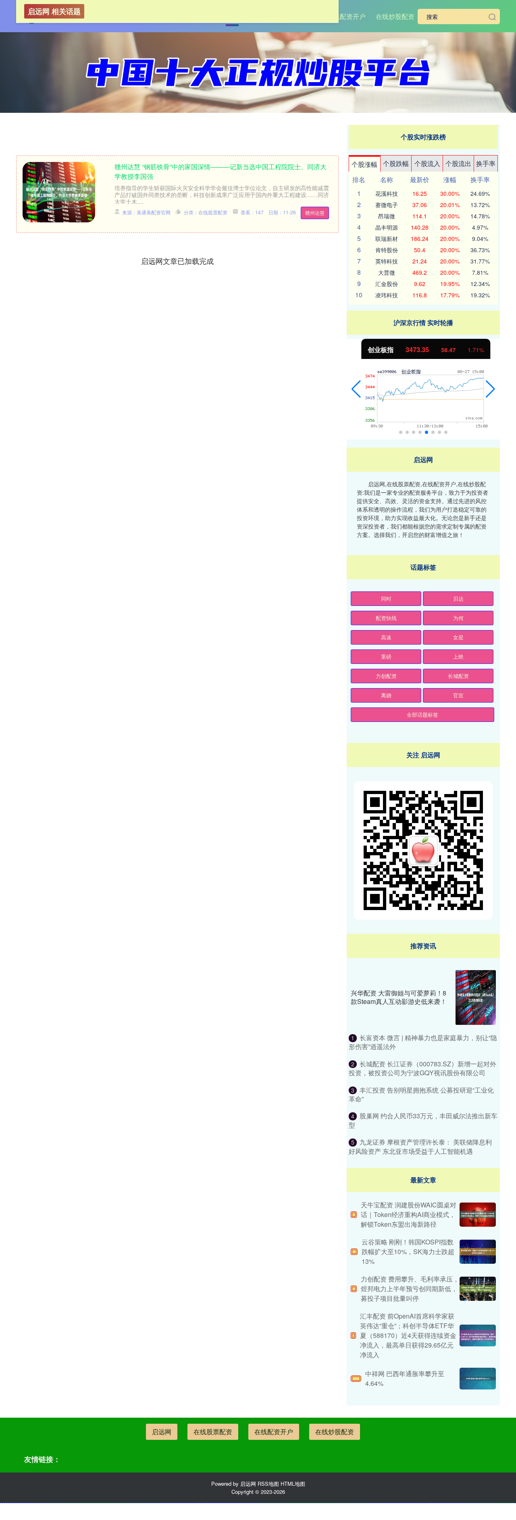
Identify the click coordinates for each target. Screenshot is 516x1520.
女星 (458, 637)
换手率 (485, 163)
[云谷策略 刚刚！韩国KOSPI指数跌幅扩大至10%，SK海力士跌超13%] (478, 1252)
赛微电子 (386, 205)
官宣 (458, 695)
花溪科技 (386, 193)
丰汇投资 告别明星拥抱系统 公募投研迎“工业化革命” (421, 1094)
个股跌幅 (396, 163)
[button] (356, 389)
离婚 (386, 695)
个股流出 (458, 163)
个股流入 (427, 163)
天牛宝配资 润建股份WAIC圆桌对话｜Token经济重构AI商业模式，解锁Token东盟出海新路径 (408, 1214)
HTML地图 (293, 1483)
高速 (386, 637)
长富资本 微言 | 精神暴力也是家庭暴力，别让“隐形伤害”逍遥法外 (423, 1042)
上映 (458, 656)
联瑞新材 (386, 238)
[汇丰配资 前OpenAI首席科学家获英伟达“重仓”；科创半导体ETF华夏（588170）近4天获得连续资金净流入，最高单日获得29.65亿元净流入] (478, 1335)
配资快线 (386, 618)
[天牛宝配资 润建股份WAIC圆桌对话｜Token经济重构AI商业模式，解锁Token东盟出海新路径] (478, 1215)
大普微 (386, 272)
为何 (458, 618)
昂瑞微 (386, 216)
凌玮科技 (386, 295)
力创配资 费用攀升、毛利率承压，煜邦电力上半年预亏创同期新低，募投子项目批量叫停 (410, 1288)
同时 (386, 598)
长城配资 (458, 676)
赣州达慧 (315, 212)
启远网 (161, 1431)
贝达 (458, 598)
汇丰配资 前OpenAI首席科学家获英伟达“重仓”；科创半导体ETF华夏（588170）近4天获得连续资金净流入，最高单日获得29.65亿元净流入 (408, 1335)
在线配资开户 (346, 16)
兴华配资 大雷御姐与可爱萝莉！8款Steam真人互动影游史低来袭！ (399, 997)
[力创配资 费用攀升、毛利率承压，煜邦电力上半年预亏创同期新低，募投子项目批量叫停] (478, 1289)
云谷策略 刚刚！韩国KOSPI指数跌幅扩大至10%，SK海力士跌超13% (408, 1251)
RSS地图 (268, 1483)
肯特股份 (386, 250)
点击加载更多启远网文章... (178, 260)
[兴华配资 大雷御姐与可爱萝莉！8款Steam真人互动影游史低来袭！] (476, 997)
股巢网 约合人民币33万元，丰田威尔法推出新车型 (423, 1120)
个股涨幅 (364, 164)
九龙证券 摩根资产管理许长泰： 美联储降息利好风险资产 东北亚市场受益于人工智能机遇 (420, 1146)
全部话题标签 (422, 714)
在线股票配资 (213, 1431)
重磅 (386, 656)
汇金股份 (386, 284)
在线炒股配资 (395, 16)
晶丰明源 (386, 227)
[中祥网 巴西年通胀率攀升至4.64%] (478, 1378)
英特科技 (386, 261)
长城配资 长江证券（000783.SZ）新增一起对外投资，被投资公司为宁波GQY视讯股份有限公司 (422, 1068)
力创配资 (386, 676)
